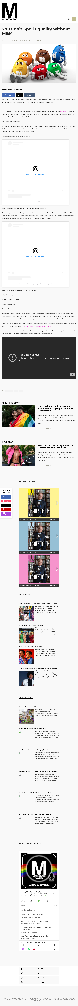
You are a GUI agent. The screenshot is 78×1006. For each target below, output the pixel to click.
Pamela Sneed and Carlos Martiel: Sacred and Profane (36, 793)
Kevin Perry (13, 40)
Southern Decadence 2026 (27, 707)
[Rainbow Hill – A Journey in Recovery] (26, 656)
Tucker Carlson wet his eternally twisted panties (36, 326)
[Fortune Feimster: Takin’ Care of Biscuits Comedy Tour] (26, 824)
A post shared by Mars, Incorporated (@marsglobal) (35, 284)
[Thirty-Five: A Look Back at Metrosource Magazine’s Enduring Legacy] (26, 613)
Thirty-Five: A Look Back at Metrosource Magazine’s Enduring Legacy (38, 604)
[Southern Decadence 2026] (26, 716)
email (30, 95)
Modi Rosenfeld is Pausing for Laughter (35, 936)
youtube (7, 509)
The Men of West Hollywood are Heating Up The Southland (55, 446)
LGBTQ (16, 391)
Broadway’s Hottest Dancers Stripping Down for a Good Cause (38, 750)
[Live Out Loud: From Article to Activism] (26, 635)
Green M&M (64, 112)
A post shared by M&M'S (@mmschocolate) (36, 202)
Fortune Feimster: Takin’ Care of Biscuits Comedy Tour (36, 814)
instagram (7, 501)
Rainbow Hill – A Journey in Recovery (30, 647)
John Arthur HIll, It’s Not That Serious (34, 921)
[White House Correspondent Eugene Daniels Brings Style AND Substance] (26, 678)
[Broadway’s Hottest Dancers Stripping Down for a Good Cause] (26, 759)
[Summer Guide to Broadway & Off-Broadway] (26, 738)
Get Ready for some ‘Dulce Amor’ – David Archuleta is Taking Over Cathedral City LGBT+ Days (38, 772)
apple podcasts (6, 514)
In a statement (40, 213)
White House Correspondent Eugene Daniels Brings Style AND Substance (38, 668)
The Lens (38, 40)
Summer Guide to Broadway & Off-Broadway (33, 728)
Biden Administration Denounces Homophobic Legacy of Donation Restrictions (56, 408)
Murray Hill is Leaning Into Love (32, 915)
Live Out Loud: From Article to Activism (31, 625)
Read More (49, 429)
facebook (10, 95)
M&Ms (21, 391)
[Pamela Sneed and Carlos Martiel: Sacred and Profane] (26, 802)
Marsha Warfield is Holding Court (33, 942)
